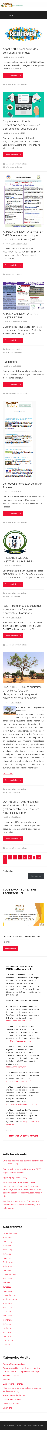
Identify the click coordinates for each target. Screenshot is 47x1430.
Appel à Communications (16, 84)
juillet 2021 (7, 1279)
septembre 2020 (10, 1299)
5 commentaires (13, 792)
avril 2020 (7, 1311)
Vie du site (7, 1408)
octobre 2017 (9, 1340)
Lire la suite (8, 773)
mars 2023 (7, 1258)
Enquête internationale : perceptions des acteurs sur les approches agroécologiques (21, 125)
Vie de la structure (11, 1404)
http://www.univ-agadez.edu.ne (21, 1104)
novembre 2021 (10, 1274)
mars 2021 (7, 1291)
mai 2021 (7, 1283)
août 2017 (7, 1344)
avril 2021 (7, 1287)
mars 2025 (7, 1241)
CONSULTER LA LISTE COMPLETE (23, 1136)
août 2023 (7, 1250)
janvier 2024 (8, 1246)
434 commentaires (14, 167)
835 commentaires (14, 352)
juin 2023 (7, 1254)
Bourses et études (13, 274)
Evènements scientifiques (14, 1384)
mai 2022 (7, 1270)
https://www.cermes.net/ (18, 1081)
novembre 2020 (10, 1295)
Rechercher (8, 871)
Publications (10, 361)
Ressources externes (12, 1399)
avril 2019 (7, 1328)
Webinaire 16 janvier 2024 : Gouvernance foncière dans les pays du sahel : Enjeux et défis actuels (21, 1204)
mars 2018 (7, 1336)
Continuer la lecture (13, 75)
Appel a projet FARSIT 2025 (15, 1178)
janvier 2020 (8, 1320)
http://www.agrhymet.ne (18, 1067)
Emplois (6, 1380)
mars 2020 (7, 1316)
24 (39, 857)
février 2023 (8, 1262)
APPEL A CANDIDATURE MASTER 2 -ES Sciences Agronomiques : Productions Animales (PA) (23, 235)
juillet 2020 (7, 1307)
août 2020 (7, 1303)
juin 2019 (7, 1324)
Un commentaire (13, 596)
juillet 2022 (7, 1266)
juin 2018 (7, 1332)
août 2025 (7, 1237)
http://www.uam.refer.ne (18, 1021)
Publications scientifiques (16, 394)
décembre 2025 (10, 1233)
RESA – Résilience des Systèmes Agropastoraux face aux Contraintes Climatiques (22, 609)
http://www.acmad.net (20, 1041)
